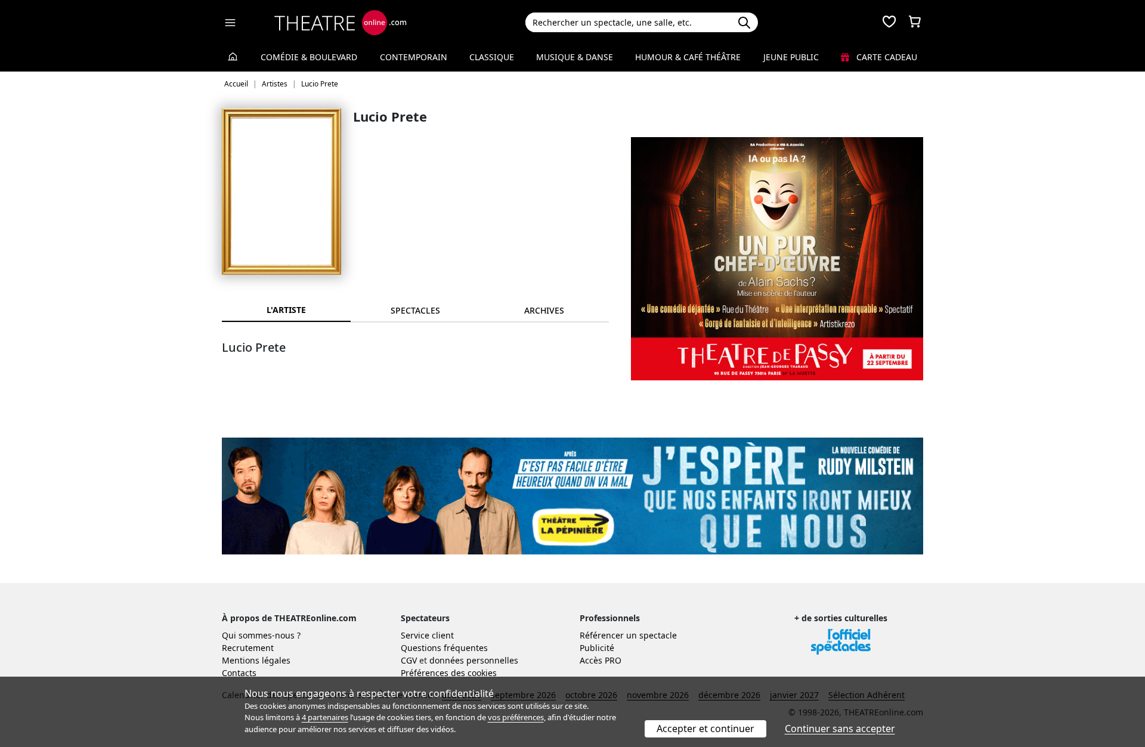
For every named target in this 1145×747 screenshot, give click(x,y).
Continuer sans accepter (840, 728)
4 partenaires (325, 717)
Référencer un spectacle (628, 635)
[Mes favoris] (889, 23)
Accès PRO (600, 660)
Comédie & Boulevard (309, 57)
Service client (427, 635)
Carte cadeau (885, 57)
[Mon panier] (915, 23)
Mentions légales (256, 660)
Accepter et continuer (705, 728)
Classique (491, 57)
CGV (409, 660)
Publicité (597, 647)
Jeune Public (791, 57)
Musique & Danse (574, 57)
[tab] (415, 310)
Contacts (239, 672)
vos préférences (516, 717)
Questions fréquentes (444, 647)
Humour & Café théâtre (688, 57)
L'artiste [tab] (286, 309)
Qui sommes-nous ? (261, 635)
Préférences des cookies (449, 672)
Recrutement (248, 647)
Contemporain (413, 57)
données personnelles (473, 660)
